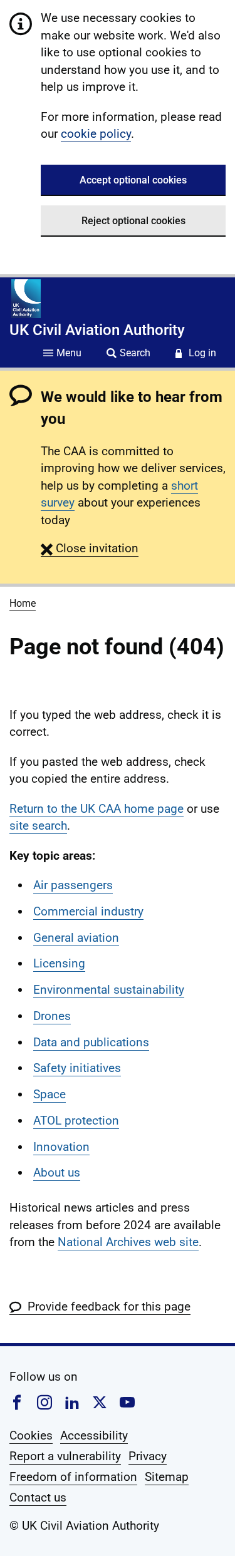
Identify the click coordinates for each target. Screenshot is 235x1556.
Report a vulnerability (65, 1456)
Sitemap (167, 1477)
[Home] (26, 298)
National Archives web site (128, 1242)
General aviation (76, 937)
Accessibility (94, 1435)
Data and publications (91, 1042)
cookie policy (96, 133)
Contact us (37, 1497)
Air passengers (73, 885)
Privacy (147, 1456)
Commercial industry (88, 911)
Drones (52, 1016)
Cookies (31, 1435)
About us (56, 1172)
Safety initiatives (77, 1068)
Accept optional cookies (133, 180)
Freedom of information (73, 1477)
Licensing (59, 963)
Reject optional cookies (133, 221)
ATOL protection (76, 1120)
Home (22, 603)
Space (49, 1094)
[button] (89, 548)
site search (38, 825)
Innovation (61, 1147)
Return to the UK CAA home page (96, 808)
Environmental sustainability (108, 989)
